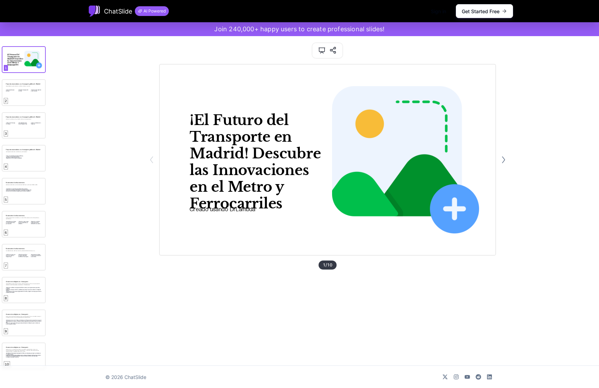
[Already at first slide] (151, 160)
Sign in (438, 11)
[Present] (321, 50)
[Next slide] (503, 160)
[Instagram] (456, 377)
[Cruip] (94, 11)
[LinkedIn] (489, 377)
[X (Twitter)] (445, 377)
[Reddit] (478, 377)
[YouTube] (467, 377)
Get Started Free (481, 11)
